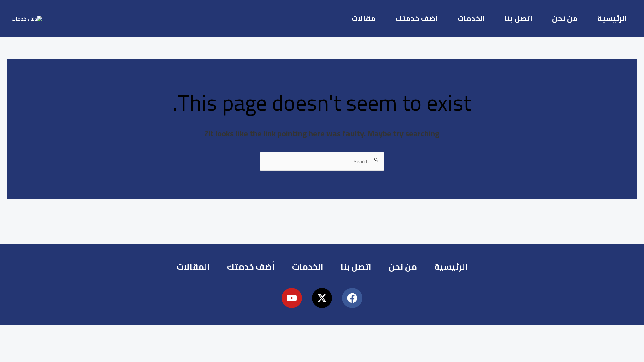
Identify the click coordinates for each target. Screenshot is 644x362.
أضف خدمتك (416, 18)
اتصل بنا (518, 18)
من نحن (565, 18)
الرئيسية (612, 18)
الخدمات (471, 18)
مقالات (364, 18)
